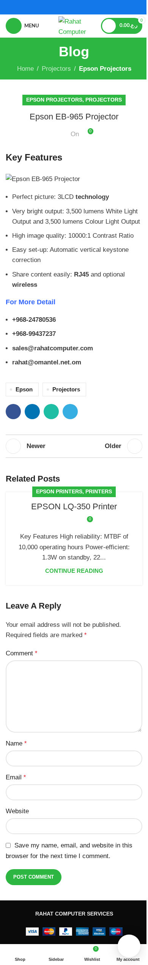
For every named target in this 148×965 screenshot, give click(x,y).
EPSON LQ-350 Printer (74, 506)
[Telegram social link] (70, 411)
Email (16, 777)
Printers (98, 491)
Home (25, 68)
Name (16, 743)
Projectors (56, 68)
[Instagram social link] (78, 7)
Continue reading (74, 571)
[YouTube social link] (88, 7)
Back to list (74, 446)
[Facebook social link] (59, 7)
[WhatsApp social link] (51, 411)
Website (17, 811)
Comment (21, 653)
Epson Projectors (105, 68)
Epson (24, 389)
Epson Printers (59, 491)
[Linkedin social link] (32, 411)
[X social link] (69, 7)
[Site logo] (74, 25)
